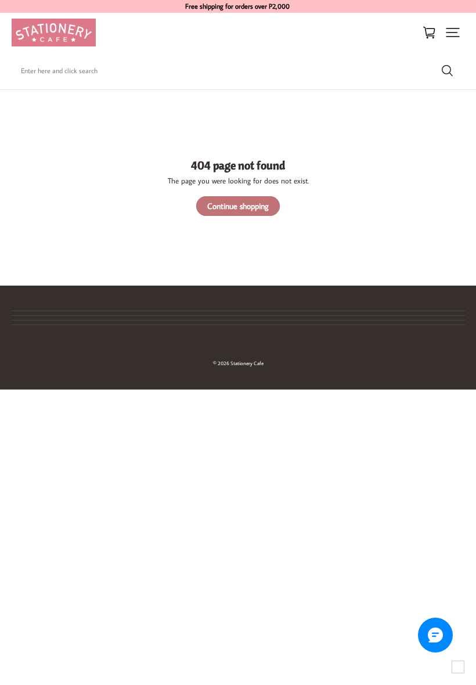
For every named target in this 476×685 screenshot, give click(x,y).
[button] (452, 32)
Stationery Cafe (247, 362)
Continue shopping (238, 206)
